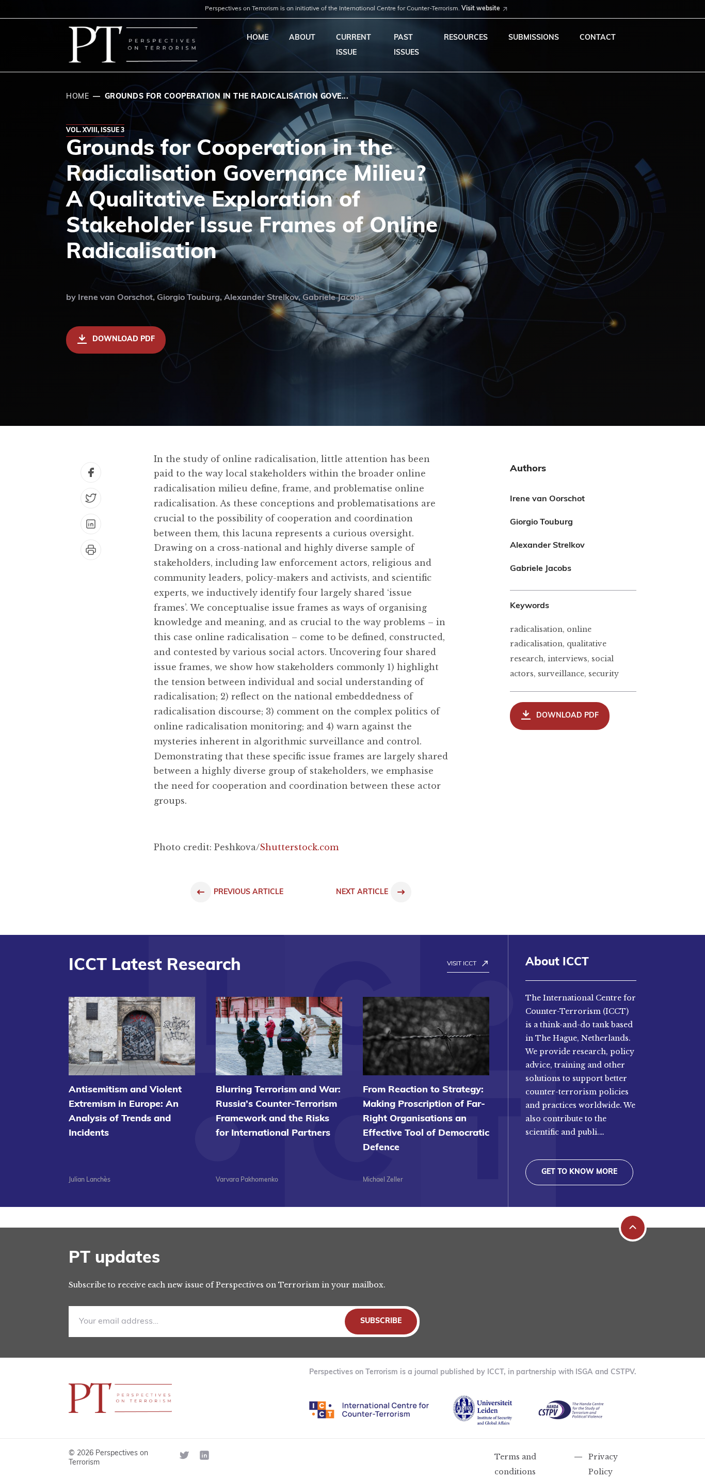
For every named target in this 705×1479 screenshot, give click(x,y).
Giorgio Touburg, (190, 298)
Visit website (480, 9)
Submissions (533, 38)
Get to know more (579, 1172)
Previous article (248, 892)
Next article (362, 892)
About (302, 38)
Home (257, 38)
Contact (598, 38)
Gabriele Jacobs (333, 298)
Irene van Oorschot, (117, 298)
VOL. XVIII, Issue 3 (95, 131)
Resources (466, 38)
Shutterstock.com (299, 847)
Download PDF (123, 339)
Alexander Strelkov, (263, 298)
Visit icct (461, 964)
